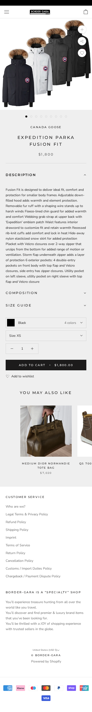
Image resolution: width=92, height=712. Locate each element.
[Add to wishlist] (82, 53)
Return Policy (15, 553)
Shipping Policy (17, 530)
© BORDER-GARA (46, 655)
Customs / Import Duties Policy (29, 568)
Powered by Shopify (46, 661)
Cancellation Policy (19, 561)
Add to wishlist (22, 376)
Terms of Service (18, 545)
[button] (46, 175)
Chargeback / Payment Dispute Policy (33, 576)
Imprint (11, 537)
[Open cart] (86, 12)
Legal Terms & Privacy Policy (27, 514)
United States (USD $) (45, 650)
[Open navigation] (6, 12)
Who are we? (15, 506)
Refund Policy (16, 522)
